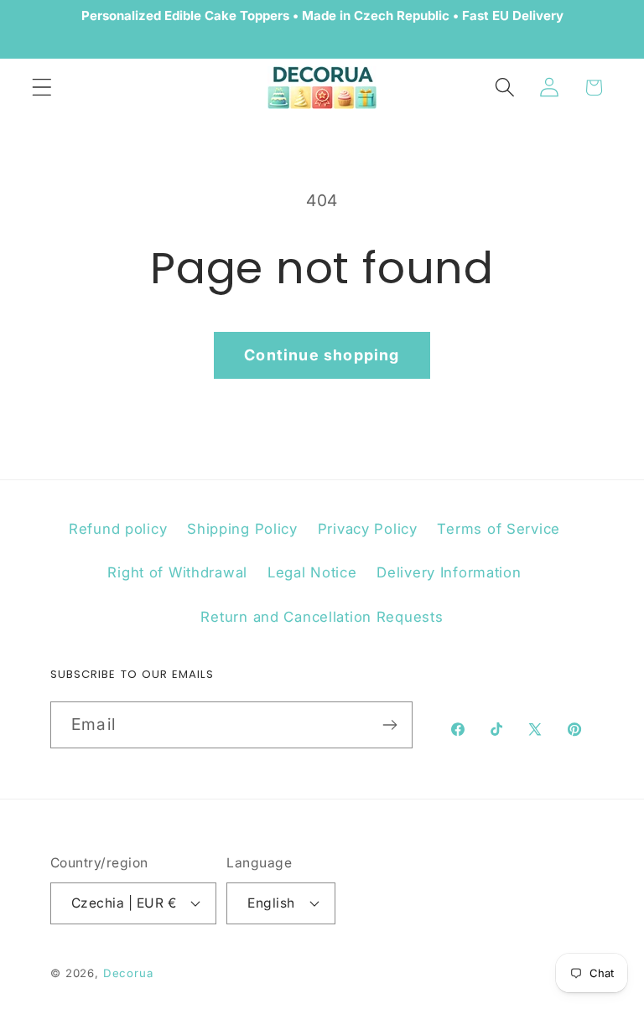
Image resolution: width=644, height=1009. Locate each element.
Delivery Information (449, 572)
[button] (42, 87)
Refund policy (118, 528)
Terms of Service (498, 528)
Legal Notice (312, 572)
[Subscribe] (389, 724)
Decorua (128, 973)
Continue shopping (321, 355)
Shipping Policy (242, 528)
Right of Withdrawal (177, 572)
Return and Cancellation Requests (321, 616)
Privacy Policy (368, 528)
